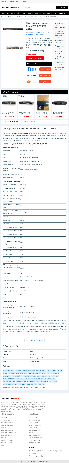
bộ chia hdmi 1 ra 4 (8, 370)
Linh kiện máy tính (34, 435)
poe (16, 384)
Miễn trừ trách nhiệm (7, 425)
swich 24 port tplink (9, 381)
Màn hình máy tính (34, 420)
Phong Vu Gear (43, 461)
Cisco (33, 32)
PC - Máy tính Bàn (34, 430)
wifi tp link (11, 373)
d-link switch (53, 381)
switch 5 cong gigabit (29, 376)
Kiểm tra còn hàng (35, 58)
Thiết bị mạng (11, 16)
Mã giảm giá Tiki (6, 437)
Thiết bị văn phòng (34, 440)
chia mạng (22, 384)
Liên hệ (24, 1)
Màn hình (38, 13)
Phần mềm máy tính (35, 425)
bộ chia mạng (55, 373)
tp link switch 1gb (32, 384)
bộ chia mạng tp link (33, 381)
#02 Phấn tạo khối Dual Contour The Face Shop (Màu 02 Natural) (27, 387)
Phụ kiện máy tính (34, 442)
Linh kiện (62, 13)
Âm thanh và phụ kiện (35, 437)
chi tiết (29, 122)
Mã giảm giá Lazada (7, 440)
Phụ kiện (54, 13)
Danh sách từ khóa (6, 435)
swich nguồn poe (22, 378)
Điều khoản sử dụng (7, 422)
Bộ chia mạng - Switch (23, 16)
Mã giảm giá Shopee (7, 442)
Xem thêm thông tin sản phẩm (34, 340)
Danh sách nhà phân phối (8, 432)
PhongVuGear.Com (32, 461)
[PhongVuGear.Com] (10, 7)
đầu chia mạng (51, 370)
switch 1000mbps (21, 373)
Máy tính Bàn (15, 13)
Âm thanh (46, 13)
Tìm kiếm (62, 7)
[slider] (4, 48)
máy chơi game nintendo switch (25, 370)
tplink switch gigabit (34, 373)
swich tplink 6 (7, 376)
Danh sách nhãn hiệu (7, 430)
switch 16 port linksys (43, 376)
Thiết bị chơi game (34, 422)
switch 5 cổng (17, 376)
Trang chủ (4, 1)
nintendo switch (41, 370)
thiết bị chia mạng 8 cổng (35, 378)
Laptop (24, 13)
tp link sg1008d (21, 381)
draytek (60, 370)
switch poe (41, 384)
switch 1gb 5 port (50, 378)
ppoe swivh (44, 381)
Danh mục (11, 1)
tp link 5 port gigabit (9, 378)
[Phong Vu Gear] (10, 398)
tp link (5, 373)
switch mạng (45, 373)
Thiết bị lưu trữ (33, 427)
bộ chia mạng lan (8, 384)
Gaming (30, 13)
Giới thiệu (17, 1)
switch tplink (55, 376)
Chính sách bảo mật (7, 420)
